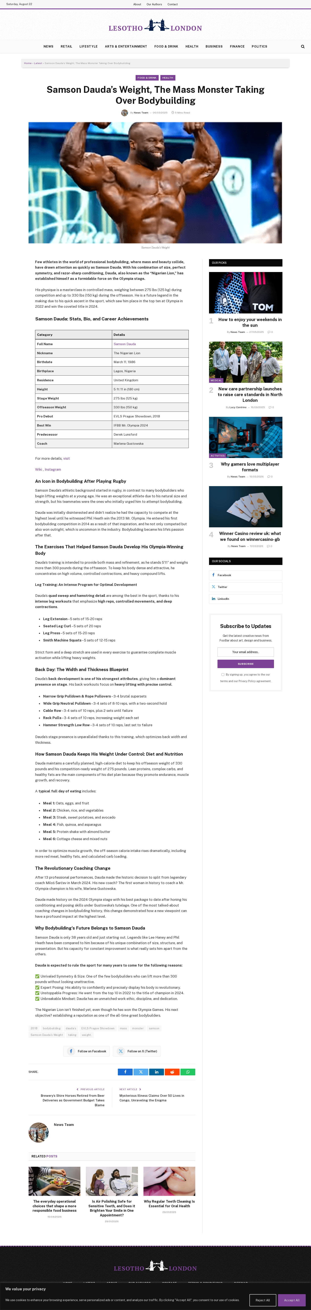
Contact (173, 4)
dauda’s (71, 1028)
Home (28, 63)
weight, (87, 1035)
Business (214, 46)
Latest (38, 63)
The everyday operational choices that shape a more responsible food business (55, 1206)
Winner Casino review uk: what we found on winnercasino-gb (250, 536)
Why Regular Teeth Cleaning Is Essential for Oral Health (169, 1203)
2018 (34, 1028)
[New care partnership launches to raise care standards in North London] (245, 362)
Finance (237, 46)
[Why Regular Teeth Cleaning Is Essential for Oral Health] (169, 1181)
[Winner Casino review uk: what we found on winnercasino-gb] (245, 506)
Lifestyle (89, 46)
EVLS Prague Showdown (98, 1028)
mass (123, 1028)
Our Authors (154, 4)
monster (138, 1028)
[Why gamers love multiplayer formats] (245, 437)
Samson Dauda (125, 344)
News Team (141, 112)
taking (72, 1035)
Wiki (39, 469)
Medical (216, 380)
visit (66, 458)
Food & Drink (166, 46)
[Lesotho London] (155, 24)
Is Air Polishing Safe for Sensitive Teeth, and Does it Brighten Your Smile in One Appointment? (111, 1208)
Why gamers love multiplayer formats (250, 467)
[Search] (302, 46)
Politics (259, 46)
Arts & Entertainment (126, 46)
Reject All (263, 1300)
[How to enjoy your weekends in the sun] (245, 292)
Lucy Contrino (238, 407)
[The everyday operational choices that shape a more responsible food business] (54, 1181)
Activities (218, 455)
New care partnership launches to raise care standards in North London (250, 394)
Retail (66, 46)
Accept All (292, 1300)
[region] (155, 1296)
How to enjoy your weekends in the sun (250, 322)
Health (192, 46)
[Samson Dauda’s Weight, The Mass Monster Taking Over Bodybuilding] (155, 182)
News (49, 46)
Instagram (53, 469)
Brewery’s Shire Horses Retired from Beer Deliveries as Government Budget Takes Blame (73, 1100)
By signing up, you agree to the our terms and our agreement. (245, 678)
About (137, 4)
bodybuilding (52, 1028)
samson (154, 1028)
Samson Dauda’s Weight (47, 1035)
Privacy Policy (247, 681)
